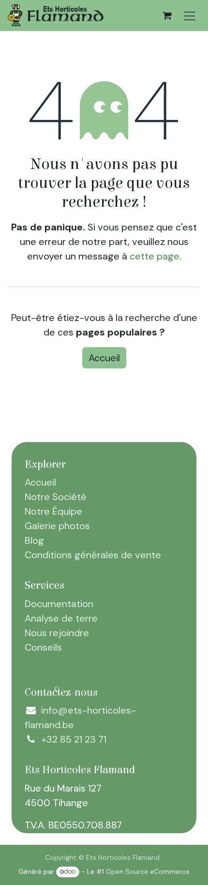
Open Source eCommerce (148, 871)
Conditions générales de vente (93, 555)
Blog (34, 540)
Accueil (104, 357)
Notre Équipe (53, 511)
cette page (154, 256)
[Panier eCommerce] (166, 15)
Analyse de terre (61, 618)
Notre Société (56, 496)
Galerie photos (57, 525)
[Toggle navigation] (189, 15)
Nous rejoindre (57, 632)
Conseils (43, 647)
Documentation (59, 603)
